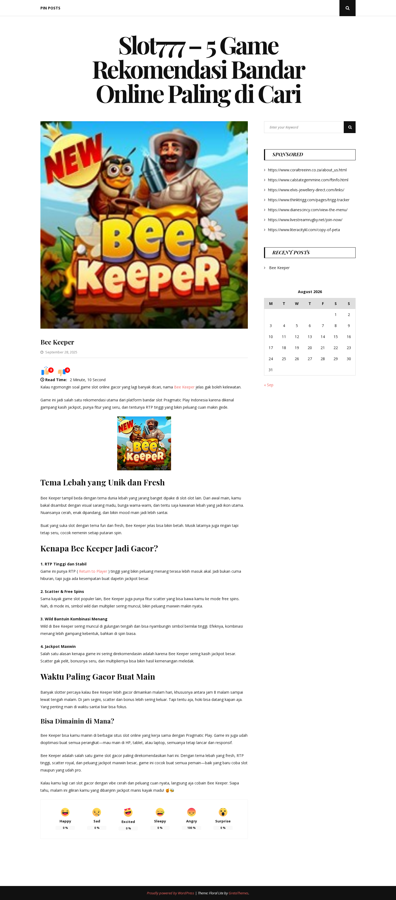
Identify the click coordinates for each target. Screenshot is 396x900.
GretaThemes (238, 893)
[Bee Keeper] (144, 327)
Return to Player (93, 571)
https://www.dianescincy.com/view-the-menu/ (308, 209)
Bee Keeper (57, 342)
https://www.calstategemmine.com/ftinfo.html (308, 179)
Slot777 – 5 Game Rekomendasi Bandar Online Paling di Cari (198, 68)
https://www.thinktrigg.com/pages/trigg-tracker (308, 199)
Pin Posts (50, 8)
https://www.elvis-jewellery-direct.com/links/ (306, 189)
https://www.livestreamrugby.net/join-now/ (305, 219)
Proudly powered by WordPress (171, 893)
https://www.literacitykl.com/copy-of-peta (304, 229)
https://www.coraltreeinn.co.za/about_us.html (307, 169)
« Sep (268, 384)
